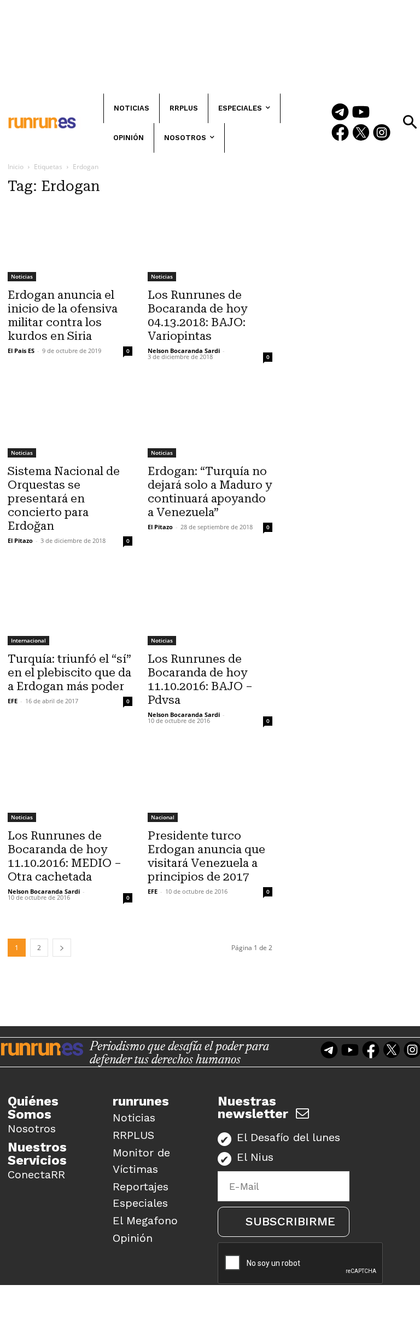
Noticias (22, 276)
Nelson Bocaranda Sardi (184, 350)
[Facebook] (340, 133)
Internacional (28, 640)
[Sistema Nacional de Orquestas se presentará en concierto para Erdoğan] (70, 419)
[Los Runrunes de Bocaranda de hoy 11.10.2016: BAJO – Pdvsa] (210, 607)
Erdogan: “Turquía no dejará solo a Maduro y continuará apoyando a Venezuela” (210, 492)
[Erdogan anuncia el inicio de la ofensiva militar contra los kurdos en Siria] (70, 243)
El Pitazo (20, 540)
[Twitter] (361, 133)
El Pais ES (21, 350)
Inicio (16, 166)
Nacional (162, 817)
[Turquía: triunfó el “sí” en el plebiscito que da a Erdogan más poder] (70, 607)
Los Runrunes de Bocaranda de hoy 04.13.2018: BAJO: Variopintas (197, 315)
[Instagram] (381, 133)
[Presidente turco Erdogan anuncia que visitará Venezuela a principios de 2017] (210, 783)
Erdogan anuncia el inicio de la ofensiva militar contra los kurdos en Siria (63, 315)
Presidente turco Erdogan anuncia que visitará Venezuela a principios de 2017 (206, 856)
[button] (409, 122)
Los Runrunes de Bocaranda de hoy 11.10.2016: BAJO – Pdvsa (200, 679)
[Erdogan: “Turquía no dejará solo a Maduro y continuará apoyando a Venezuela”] (210, 419)
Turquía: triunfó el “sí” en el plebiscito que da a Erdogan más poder (69, 672)
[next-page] (61, 948)
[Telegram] (340, 112)
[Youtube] (361, 112)
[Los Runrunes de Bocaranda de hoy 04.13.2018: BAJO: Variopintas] (210, 243)
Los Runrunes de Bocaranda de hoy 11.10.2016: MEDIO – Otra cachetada (64, 856)
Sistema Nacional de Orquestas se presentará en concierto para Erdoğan (64, 499)
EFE (13, 701)
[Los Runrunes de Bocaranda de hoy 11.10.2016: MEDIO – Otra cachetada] (70, 783)
